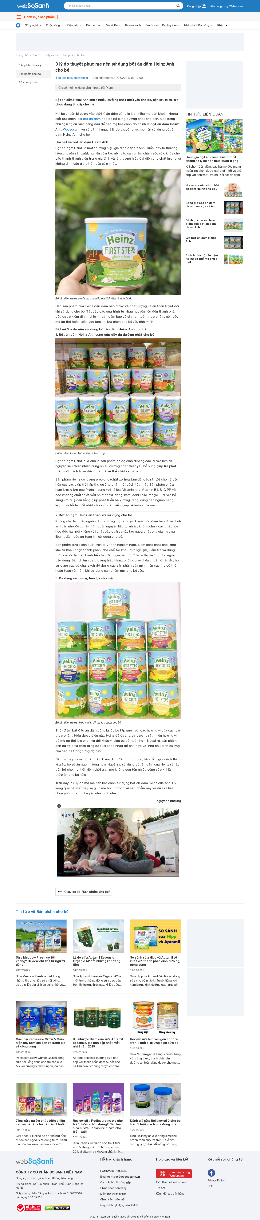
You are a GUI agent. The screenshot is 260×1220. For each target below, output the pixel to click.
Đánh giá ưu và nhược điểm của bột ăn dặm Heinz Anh (201, 224)
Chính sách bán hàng (113, 1188)
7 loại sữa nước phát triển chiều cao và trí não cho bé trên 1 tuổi (40, 1122)
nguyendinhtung (168, 801)
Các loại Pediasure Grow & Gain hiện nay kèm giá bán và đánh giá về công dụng (40, 1042)
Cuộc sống (53, 25)
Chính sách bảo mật (112, 1199)
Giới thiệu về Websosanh (171, 1182)
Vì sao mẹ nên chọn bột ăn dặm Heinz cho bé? (202, 187)
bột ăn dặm (92, 119)
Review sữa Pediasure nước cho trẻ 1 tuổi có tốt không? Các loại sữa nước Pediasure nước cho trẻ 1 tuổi (98, 1126)
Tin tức (37, 55)
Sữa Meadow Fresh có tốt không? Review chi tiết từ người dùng (40, 961)
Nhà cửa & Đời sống (197, 25)
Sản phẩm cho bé (73, 55)
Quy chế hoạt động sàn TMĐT (119, 1205)
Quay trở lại (87, 891)
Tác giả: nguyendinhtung (71, 77)
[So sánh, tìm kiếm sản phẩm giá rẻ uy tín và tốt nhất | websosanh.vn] (33, 6)
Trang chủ (22, 55)
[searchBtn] (178, 5)
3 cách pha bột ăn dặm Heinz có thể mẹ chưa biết (202, 258)
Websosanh (72, 129)
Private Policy (216, 1180)
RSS (210, 1186)
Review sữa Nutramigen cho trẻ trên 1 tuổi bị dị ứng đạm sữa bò (154, 1040)
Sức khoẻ (151, 25)
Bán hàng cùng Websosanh (227, 6)
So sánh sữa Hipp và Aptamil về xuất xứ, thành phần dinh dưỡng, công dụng (155, 961)
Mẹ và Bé (112, 25)
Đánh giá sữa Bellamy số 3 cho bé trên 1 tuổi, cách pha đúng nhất (155, 1122)
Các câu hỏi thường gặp (115, 1182)
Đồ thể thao (93, 25)
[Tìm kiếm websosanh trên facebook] (211, 1173)
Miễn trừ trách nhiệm (113, 1193)
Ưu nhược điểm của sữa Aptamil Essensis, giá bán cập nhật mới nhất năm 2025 (98, 1042)
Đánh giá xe (169, 25)
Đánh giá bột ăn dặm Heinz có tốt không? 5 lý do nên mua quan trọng (212, 158)
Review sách (133, 25)
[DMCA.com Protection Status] (57, 1207)
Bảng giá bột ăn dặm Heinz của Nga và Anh (201, 204)
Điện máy (73, 25)
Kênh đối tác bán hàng (170, 1193)
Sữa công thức (28, 82)
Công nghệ (31, 25)
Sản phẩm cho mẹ (30, 65)
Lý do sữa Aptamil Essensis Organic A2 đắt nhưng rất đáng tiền (96, 961)
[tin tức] (18, 25)
